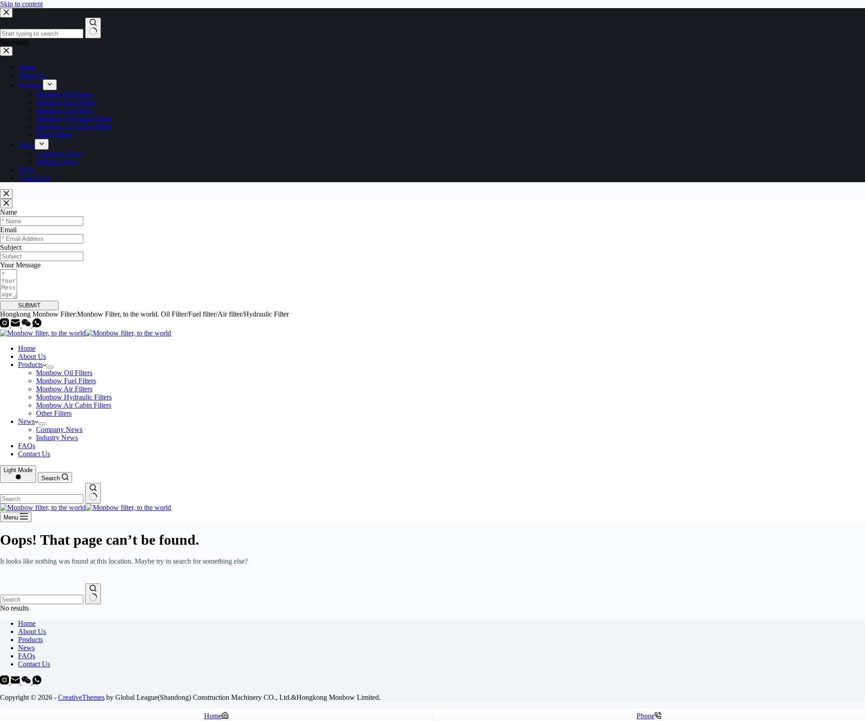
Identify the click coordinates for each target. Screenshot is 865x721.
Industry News (57, 437)
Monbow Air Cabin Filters (73, 405)
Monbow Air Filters (64, 389)
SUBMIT (29, 305)
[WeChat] (27, 325)
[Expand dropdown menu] (50, 367)
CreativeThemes (81, 697)
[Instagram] (5, 325)
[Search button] (93, 493)
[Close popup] (6, 194)
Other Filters (54, 413)
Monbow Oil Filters (64, 373)
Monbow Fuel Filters (66, 381)
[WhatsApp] (36, 325)
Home (27, 348)
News (26, 421)
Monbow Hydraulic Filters (74, 397)
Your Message (20, 265)
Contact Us (34, 454)
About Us (32, 356)
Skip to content (21, 4)
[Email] (16, 325)
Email (8, 230)
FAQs (26, 446)
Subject (10, 247)
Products (30, 364)
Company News (59, 429)
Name (8, 212)
